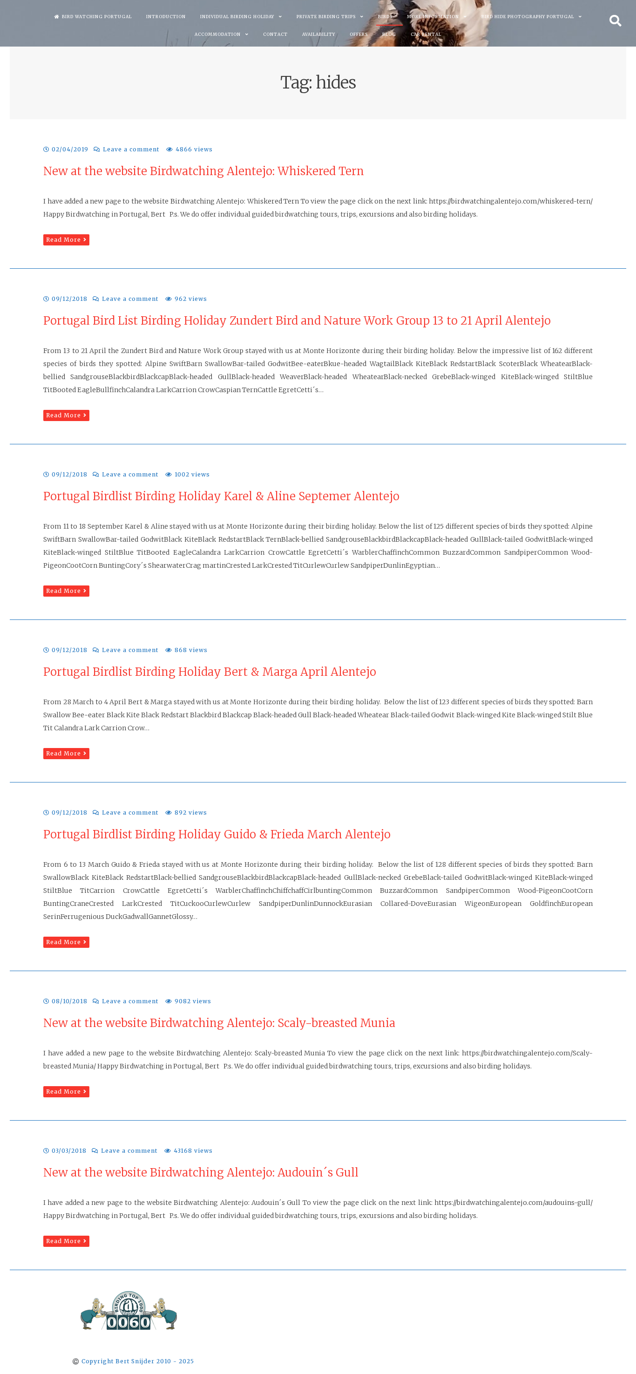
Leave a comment (131, 149)
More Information (433, 16)
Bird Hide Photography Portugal (527, 16)
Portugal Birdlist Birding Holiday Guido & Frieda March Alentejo (217, 834)
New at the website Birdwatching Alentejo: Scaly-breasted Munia (219, 1023)
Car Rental (426, 34)
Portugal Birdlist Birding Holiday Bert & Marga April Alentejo (209, 672)
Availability (318, 34)
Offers (359, 34)
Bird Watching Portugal (97, 16)
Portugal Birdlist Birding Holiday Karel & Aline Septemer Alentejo (221, 496)
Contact (275, 34)
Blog (389, 34)
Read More (63, 239)
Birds (385, 16)
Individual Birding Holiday (237, 16)
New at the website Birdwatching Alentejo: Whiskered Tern (203, 171)
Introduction (166, 16)
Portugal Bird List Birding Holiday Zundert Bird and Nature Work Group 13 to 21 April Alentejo (297, 320)
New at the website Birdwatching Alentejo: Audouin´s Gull (201, 1172)
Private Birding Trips (326, 16)
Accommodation (218, 34)
